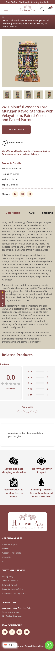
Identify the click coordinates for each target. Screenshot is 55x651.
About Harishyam (9, 544)
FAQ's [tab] (31, 212)
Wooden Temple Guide (11, 553)
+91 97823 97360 (11, 612)
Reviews (5, 548)
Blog (4, 561)
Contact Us (6, 557)
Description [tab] (13, 212)
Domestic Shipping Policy (12, 589)
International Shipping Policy (14, 593)
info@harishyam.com (13, 616)
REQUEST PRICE (16, 129)
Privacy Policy (7, 576)
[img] (11, 384)
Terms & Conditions (10, 580)
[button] (39, 371)
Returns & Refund (9, 585)
